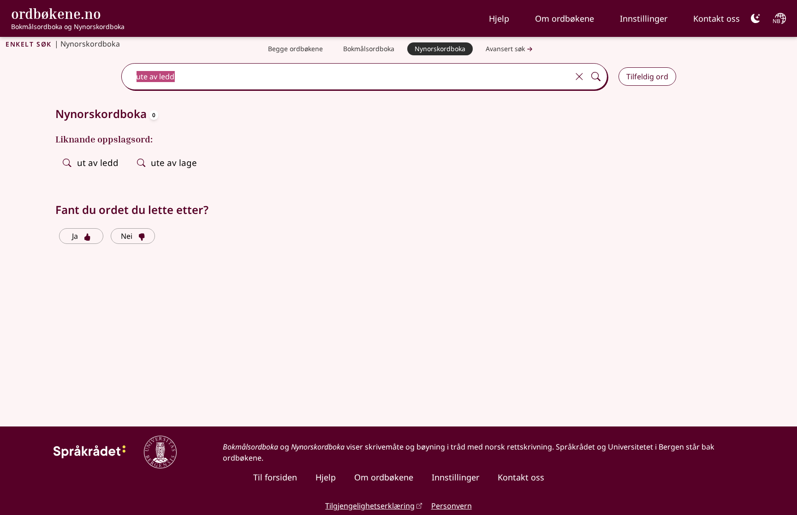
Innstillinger (643, 18)
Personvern (451, 506)
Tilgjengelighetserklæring (370, 506)
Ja (75, 236)
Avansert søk (505, 48)
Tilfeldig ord (647, 76)
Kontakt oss (716, 18)
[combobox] (346, 76)
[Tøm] (579, 76)
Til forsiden (275, 477)
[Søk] (596, 76)
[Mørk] (755, 18)
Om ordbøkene (564, 18)
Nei (126, 236)
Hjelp (499, 18)
